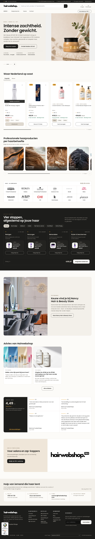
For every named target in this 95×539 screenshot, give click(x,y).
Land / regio (47, 535)
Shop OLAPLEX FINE (11, 47)
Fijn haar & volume (39, 226)
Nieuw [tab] (13, 78)
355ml (18, 120)
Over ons (55, 513)
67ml (7, 120)
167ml (12, 120)
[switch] (4, 533)
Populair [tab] (7, 78)
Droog (6, 226)
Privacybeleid (56, 518)
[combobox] (44, 6)
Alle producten (44, 513)
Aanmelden (86, 522)
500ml (59, 120)
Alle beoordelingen (14, 429)
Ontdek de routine (27, 47)
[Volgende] (89, 100)
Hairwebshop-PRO (84, 11)
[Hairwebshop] (11, 6)
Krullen (29, 226)
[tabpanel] (47, 106)
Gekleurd (22, 226)
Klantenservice (88, 1)
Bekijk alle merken (85, 183)
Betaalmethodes (32, 519)
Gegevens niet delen (57, 520)
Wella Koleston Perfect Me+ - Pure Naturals (37, 106)
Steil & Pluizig (59, 226)
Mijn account (31, 521)
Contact (30, 513)
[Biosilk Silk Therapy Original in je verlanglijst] (22, 85)
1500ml (65, 120)
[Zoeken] (65, 6)
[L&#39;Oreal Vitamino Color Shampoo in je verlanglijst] (69, 85)
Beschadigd (14, 226)
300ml (54, 120)
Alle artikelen (47, 388)
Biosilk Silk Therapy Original (12, 105)
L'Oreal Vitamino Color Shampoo (61, 105)
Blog (54, 515)
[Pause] (14, 64)
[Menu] (7, 523)
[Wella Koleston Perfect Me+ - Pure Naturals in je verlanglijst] (45, 85)
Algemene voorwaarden (44, 522)
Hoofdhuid (50, 226)
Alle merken (44, 515)
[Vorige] (5, 173)
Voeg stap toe (14, 252)
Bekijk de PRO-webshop (16, 461)
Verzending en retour (32, 516)
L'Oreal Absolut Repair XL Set (83, 105)
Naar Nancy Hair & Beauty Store (62, 315)
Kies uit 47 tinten (38, 124)
